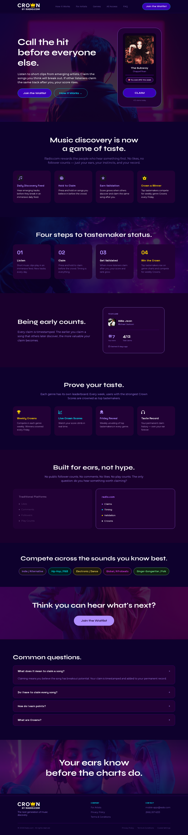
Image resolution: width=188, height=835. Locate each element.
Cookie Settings (163, 828)
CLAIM (140, 92)
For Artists (81, 6)
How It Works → (70, 93)
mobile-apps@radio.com (158, 807)
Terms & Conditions (101, 817)
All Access (112, 6)
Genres (97, 6)
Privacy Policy (98, 812)
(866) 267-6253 (153, 812)
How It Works (62, 6)
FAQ (125, 6)
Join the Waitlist (156, 6)
